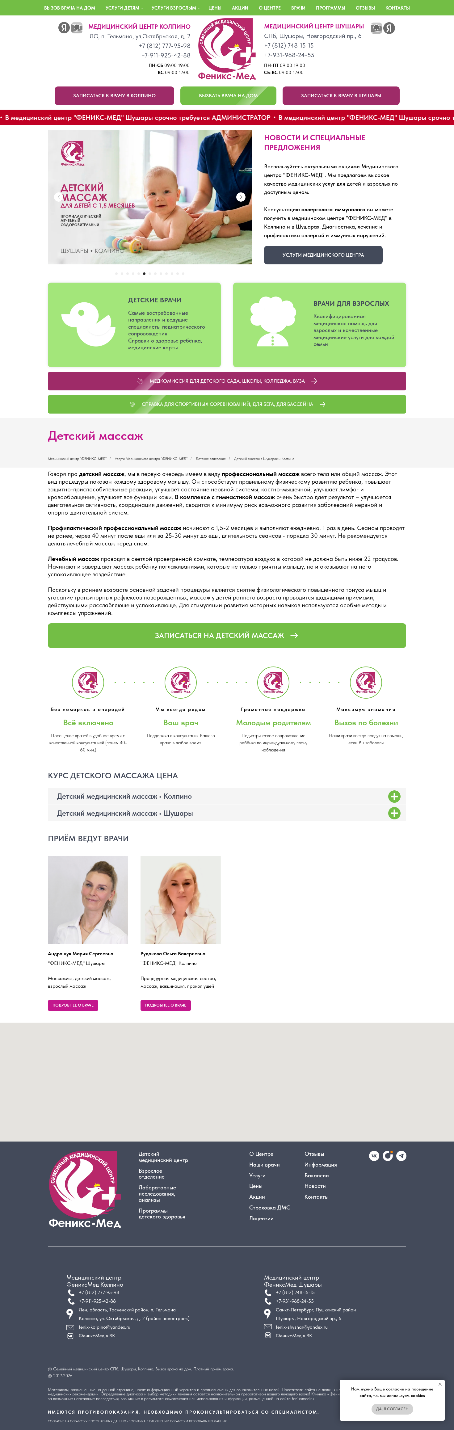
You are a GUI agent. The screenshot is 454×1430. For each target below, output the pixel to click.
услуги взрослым (174, 8)
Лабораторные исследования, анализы (157, 1193)
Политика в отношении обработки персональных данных (177, 1421)
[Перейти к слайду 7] (150, 273)
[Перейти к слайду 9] (161, 273)
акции (240, 8)
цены (214, 8)
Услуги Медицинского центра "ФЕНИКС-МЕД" (151, 458)
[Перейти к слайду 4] (133, 273)
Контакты (317, 1197)
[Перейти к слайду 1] (116, 273)
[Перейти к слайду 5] (138, 273)
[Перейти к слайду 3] (127, 273)
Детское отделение (211, 458)
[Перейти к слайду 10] (166, 273)
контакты (397, 8)
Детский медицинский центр (163, 1157)
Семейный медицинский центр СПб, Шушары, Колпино (103, 1368)
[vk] (374, 1159)
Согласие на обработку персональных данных (87, 1421)
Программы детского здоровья (162, 1214)
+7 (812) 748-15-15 (289, 45)
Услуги (257, 1175)
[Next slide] (241, 197)
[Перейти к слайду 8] (155, 273)
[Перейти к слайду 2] (122, 273)
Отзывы (314, 1154)
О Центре (261, 1154)
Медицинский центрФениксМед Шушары (293, 1281)
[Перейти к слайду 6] (144, 273)
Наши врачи (264, 1165)
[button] (114, 95)
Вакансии (317, 1175)
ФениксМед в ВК (294, 1336)
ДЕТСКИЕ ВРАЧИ (154, 300)
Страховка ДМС (269, 1208)
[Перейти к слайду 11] (172, 273)
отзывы (365, 8)
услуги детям (122, 8)
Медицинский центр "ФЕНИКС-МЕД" (77, 458)
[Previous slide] (58, 197)
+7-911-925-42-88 (166, 55)
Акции (257, 1197)
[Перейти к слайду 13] (183, 273)
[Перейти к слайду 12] (177, 273)
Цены (256, 1186)
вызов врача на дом (69, 8)
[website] (388, 1159)
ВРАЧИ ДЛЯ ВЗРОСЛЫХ (351, 303)
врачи (298, 8)
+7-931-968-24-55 (289, 55)
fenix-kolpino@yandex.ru (104, 1327)
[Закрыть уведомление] (440, 1384)
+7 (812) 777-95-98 (165, 45)
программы (330, 8)
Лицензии (261, 1218)
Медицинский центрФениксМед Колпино (94, 1281)
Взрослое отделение (152, 1174)
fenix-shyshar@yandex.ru (302, 1327)
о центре (270, 8)
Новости (315, 1186)
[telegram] (401, 1159)
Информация (321, 1165)
